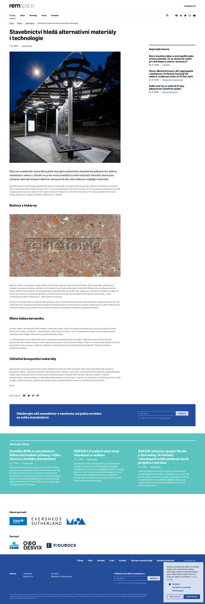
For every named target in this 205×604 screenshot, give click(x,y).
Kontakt (54, 15)
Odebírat (182, 413)
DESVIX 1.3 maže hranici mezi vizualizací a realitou (96, 452)
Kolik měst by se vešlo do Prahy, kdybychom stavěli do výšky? (167, 87)
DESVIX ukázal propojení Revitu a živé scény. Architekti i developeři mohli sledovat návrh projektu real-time (163, 456)
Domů (11, 23)
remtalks (166, 65)
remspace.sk (190, 6)
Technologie (29, 23)
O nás (44, 15)
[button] (169, 584)
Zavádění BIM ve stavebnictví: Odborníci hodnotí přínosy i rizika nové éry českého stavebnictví (35, 454)
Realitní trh (28, 576)
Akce (22, 15)
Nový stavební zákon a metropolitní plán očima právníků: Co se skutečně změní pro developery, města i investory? (171, 58)
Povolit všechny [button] (192, 596)
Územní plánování (170, 92)
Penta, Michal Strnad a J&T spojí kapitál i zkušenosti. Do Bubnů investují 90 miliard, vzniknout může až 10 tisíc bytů (171, 73)
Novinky (33, 15)
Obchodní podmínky (165, 560)
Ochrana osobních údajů (141, 560)
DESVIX (104, 469)
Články (12, 15)
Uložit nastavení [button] (175, 596)
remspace (27, 573)
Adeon (179, 479)
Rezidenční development (172, 80)
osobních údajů (164, 418)
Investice (55, 573)
